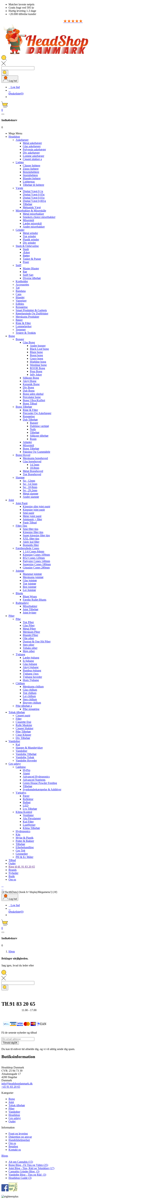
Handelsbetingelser (19, 1140)
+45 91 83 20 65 (10, 1086)
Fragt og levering (18, 1133)
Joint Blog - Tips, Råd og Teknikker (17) (31, 1168)
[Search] (4, 73)
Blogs (4, 1155)
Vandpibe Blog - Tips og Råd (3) (27, 1174)
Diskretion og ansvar (20, 1136)
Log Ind (14, 87)
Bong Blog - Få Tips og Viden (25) (28, 1165)
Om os (12, 1143)
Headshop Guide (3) (20, 1177)
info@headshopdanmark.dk (17, 1083)
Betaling (13, 1146)
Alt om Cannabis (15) (21, 1161)
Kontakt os (15, 1149)
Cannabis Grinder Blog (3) (24, 1171)
